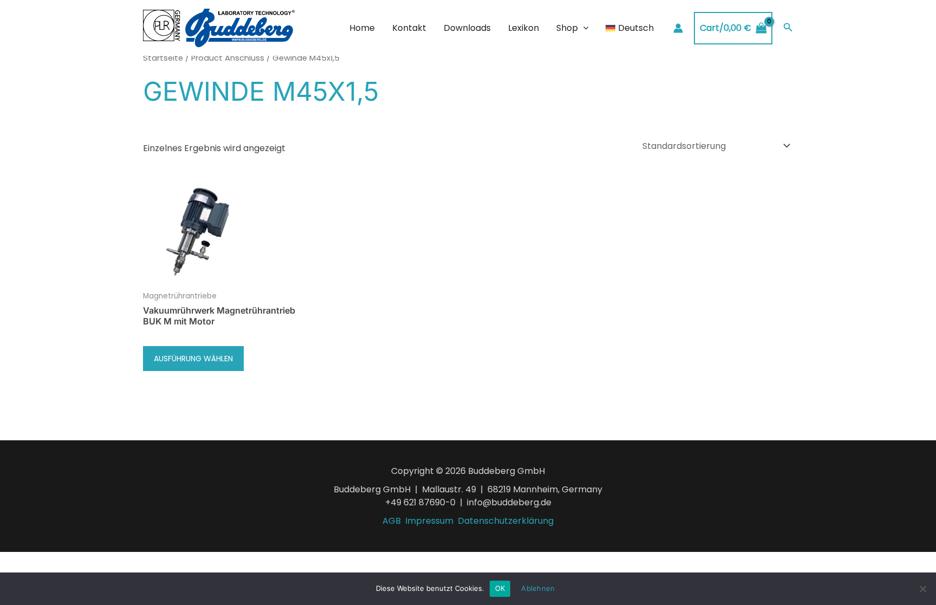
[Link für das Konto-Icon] (678, 28)
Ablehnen (538, 588)
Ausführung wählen (193, 358)
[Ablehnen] (922, 588)
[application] (583, 28)
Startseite (163, 58)
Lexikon (523, 28)
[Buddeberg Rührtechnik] (219, 27)
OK (500, 588)
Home (362, 28)
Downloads (467, 28)
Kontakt (409, 28)
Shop (567, 28)
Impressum (429, 521)
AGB (391, 521)
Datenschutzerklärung (506, 521)
